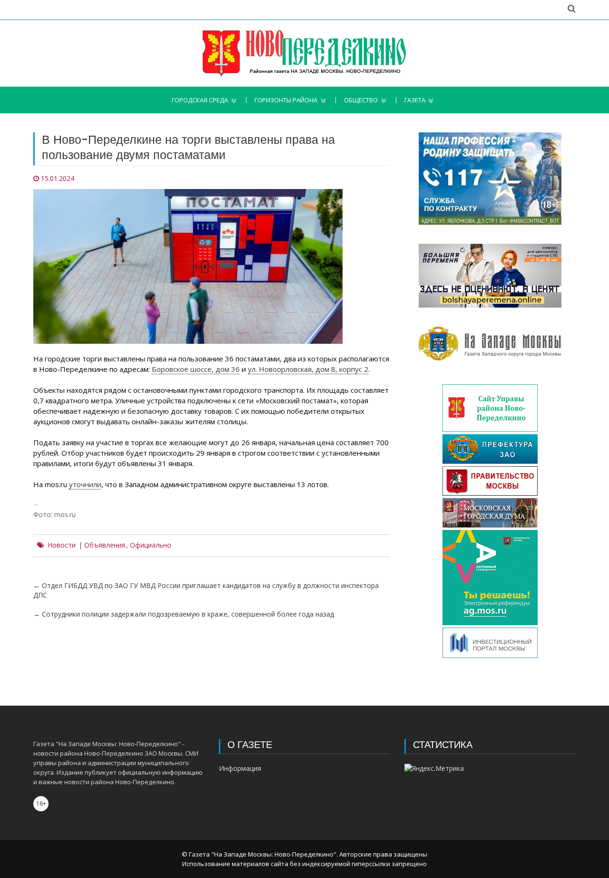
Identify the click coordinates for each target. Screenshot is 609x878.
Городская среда (200, 100)
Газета (414, 100)
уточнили (85, 484)
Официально (150, 545)
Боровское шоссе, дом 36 (196, 369)
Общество (361, 100)
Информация (240, 768)
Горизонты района (286, 100)
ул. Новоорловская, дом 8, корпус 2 (308, 369)
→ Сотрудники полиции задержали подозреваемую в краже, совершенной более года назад (183, 614)
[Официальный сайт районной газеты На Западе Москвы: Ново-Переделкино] (304, 53)
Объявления (104, 545)
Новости (62, 545)
